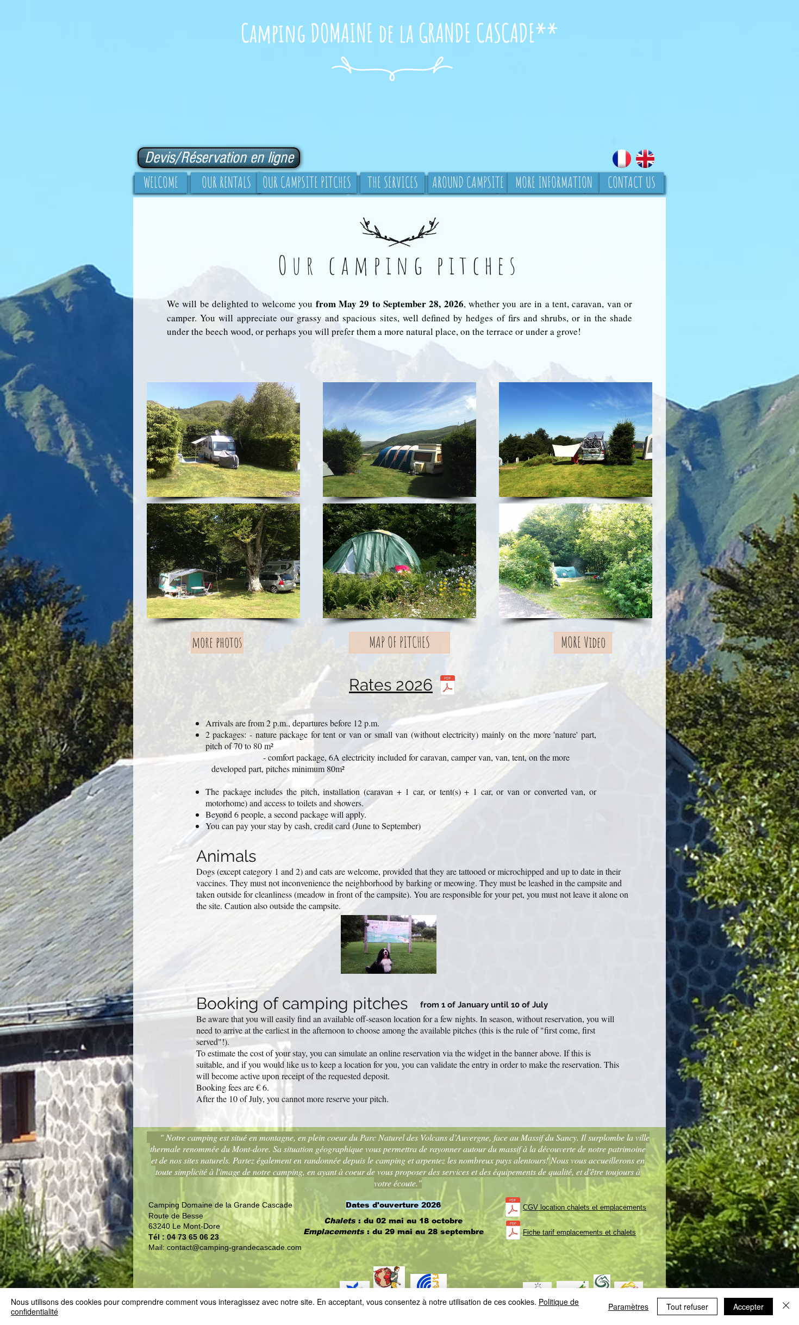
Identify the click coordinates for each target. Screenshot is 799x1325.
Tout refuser (687, 1306)
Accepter (748, 1306)
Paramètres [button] (628, 1306)
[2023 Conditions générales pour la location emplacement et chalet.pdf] (513, 1208)
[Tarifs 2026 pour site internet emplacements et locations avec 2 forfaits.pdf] (513, 1231)
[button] (223, 439)
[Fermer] (785, 1306)
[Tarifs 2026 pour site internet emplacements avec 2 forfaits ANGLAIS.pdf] (448, 686)
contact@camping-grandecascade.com (234, 1247)
